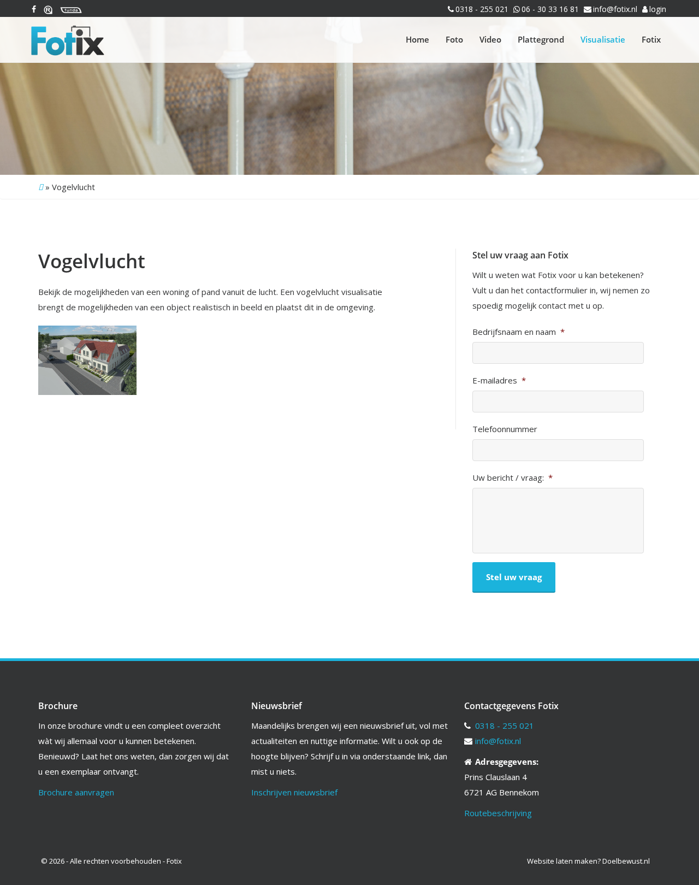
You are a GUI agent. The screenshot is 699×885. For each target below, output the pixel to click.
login (657, 9)
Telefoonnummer (504, 429)
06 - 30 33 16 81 (550, 9)
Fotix (651, 39)
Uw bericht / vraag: (512, 478)
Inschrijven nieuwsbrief (294, 792)
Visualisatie (602, 39)
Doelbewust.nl (626, 861)
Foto (454, 39)
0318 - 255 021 (481, 9)
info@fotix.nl (615, 9)
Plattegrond (541, 39)
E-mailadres (499, 380)
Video (490, 39)
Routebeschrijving (498, 812)
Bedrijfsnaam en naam (518, 332)
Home (417, 39)
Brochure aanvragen (76, 792)
